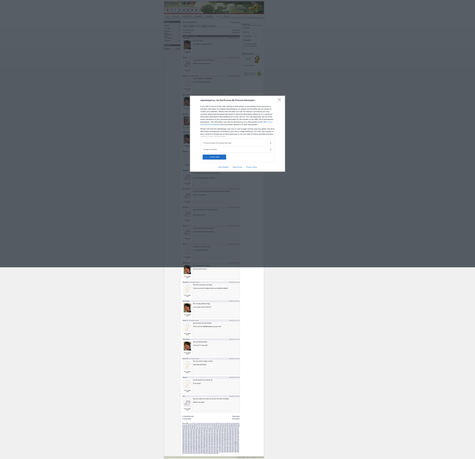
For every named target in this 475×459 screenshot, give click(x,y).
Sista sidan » (236, 418)
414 (209, 448)
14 (207, 423)
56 (227, 425)
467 (233, 451)
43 (203, 425)
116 (235, 428)
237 (207, 436)
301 (202, 441)
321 (196, 442)
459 (212, 451)
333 (227, 442)
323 (202, 442)
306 (215, 441)
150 (209, 431)
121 (191, 429)
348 (209, 444)
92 (237, 426)
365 (196, 445)
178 (225, 432)
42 (201, 425)
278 (199, 439)
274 (189, 439)
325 (207, 442)
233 (196, 436)
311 (227, 441)
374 (220, 445)
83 (220, 426)
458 (209, 451)
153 (217, 431)
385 (191, 447)
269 (233, 438)
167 (196, 432)
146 (199, 431)
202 (230, 433)
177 (222, 432)
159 (233, 431)
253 (191, 438)
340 (189, 444)
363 (191, 445)
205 (238, 433)
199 (222, 433)
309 (222, 441)
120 (188, 429)
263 (217, 438)
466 (230, 451)
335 (233, 442)
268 (230, 438)
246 (230, 436)
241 (217, 436)
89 (231, 426)
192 (204, 433)
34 (187, 425)
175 (217, 432)
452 (194, 451)
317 (186, 442)
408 (194, 448)
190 (199, 433)
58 (231, 425)
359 (238, 444)
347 (207, 444)
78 (211, 426)
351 (217, 444)
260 (209, 438)
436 (209, 450)
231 (191, 436)
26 (229, 423)
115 (233, 428)
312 (230, 441)
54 (224, 425)
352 (220, 444)
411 (202, 448)
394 (215, 447)
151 (212, 431)
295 (186, 441)
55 (225, 425)
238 (209, 436)
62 (238, 425)
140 (183, 431)
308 (220, 441)
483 (217, 453)
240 (215, 436)
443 (227, 450)
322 (199, 442)
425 (238, 448)
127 (206, 429)
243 (222, 436)
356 (230, 444)
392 (209, 447)
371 (212, 445)
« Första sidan (186, 418)
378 (230, 445)
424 (235, 448)
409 (196, 448)
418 (220, 448)
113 (228, 428)
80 (214, 426)
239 (212, 436)
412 (204, 448)
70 (196, 426)
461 (217, 451)
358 (235, 444)
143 (191, 431)
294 (183, 441)
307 (217, 441)
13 (205, 423)
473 (191, 453)
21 (220, 423)
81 (216, 426)
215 (207, 435)
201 (227, 433)
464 (225, 451)
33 (185, 425)
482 (215, 453)
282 (209, 439)
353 (222, 444)
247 (233, 436)
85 (224, 426)
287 (222, 439)
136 (230, 429)
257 (202, 438)
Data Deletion (223, 167)
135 (227, 429)
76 (207, 426)
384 (189, 447)
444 (230, 450)
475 (196, 453)
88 (229, 426)
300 (199, 441)
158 (230, 431)
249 (238, 436)
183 (238, 432)
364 (194, 445)
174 (215, 432)
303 (207, 441)
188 (194, 433)
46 (209, 425)
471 (186, 453)
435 (207, 450)
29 (235, 423)
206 (183, 435)
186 (189, 433)
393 (212, 447)
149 (207, 431)
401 (233, 447)
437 (212, 450)
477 (202, 453)
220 (220, 435)
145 (196, 431)
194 (209, 433)
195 (212, 433)
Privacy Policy (251, 167)
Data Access (237, 167)
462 (220, 451)
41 (200, 425)
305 (212, 441)
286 (220, 439)
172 (209, 432)
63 (183, 426)
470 (183, 453)
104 (205, 428)
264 (220, 438)
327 (212, 442)
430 (194, 450)
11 (201, 423)
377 (227, 445)
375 (222, 445)
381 (238, 445)
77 (209, 426)
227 (238, 435)
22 (222, 423)
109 (218, 428)
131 (217, 429)
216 (209, 435)
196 (215, 433)
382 (183, 447)
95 (185, 428)
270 (235, 438)
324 (204, 442)
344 (199, 444)
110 (220, 428)
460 (215, 451)
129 (212, 429)
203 (233, 433)
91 (235, 426)
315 (238, 441)
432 (199, 450)
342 (194, 444)
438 (215, 450)
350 (215, 444)
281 (207, 439)
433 (202, 450)
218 (214, 435)
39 (196, 425)
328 (215, 442)
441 (222, 450)
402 (235, 447)
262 (215, 438)
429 (191, 450)
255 (196, 438)
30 (237, 423)
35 (188, 425)
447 (238, 450)
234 (199, 436)
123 (196, 429)
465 (227, 451)
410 (199, 448)
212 (199, 435)
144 (194, 431)
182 (235, 432)
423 (233, 448)
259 (207, 438)
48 (213, 425)
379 (233, 445)
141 (186, 431)
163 (186, 432)
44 (205, 425)
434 (204, 450)
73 (201, 426)
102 (200, 428)
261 (212, 438)
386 (194, 447)
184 (183, 433)
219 (217, 435)
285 (217, 439)
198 (220, 433)
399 (227, 447)
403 (238, 447)
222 (225, 435)
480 (209, 453)
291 (233, 439)
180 (230, 432)
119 (186, 429)
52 (220, 425)
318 (189, 442)
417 (217, 448)
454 (199, 451)
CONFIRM (214, 157)
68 (192, 426)
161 (238, 431)
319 (191, 442)
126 (204, 429)
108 (215, 428)
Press (248, 457)
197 (217, 433)
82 (218, 426)
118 (183, 429)
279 (202, 439)
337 (238, 442)
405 (186, 448)
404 (183, 448)
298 (194, 441)
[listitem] (237, 143)
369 (207, 445)
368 (204, 445)
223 (227, 435)
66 (188, 426)
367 (202, 445)
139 (238, 429)
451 (191, 451)
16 (211, 423)
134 (225, 429)
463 (222, 451)
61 (237, 425)
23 (224, 423)
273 (186, 439)
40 (198, 425)
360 (183, 445)
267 (227, 438)
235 (202, 436)
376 (225, 445)
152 (215, 431)
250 (183, 438)
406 (189, 448)
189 (196, 433)
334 (230, 442)
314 (235, 441)
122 (193, 429)
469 (238, 451)
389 (202, 447)
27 (231, 423)
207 (186, 435)
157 (227, 431)
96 (187, 428)
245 (227, 436)
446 (235, 450)
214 (204, 435)
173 (212, 432)
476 (199, 453)
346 (204, 444)
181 (233, 432)
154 (220, 431)
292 (235, 439)
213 (201, 435)
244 (225, 436)
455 (202, 451)
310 (225, 441)
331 (222, 442)
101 (197, 428)
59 (233, 425)
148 (204, 431)
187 (191, 433)
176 (220, 432)
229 (186, 436)
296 (189, 441)
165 (191, 432)
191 (202, 433)
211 (196, 435)
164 (189, 432)
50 (216, 425)
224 (230, 435)
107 (213, 428)
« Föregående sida (188, 416)
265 (222, 438)
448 (183, 451)
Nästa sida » (236, 416)
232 (194, 436)
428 (189, 450)
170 (204, 432)
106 (210, 428)
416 (214, 448)
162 (183, 432)
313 (233, 441)
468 (235, 451)
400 (230, 447)
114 (230, 428)
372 (215, 445)
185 (186, 433)
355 (227, 444)
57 (229, 425)
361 (186, 445)
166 (194, 432)
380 (235, 445)
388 (199, 447)
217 (212, 435)
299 (196, 441)
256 (199, 438)
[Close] (280, 100)
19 (216, 423)
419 (222, 448)
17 (212, 423)
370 (209, 445)
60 (235, 425)
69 (194, 426)
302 (204, 441)
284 (215, 439)
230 (189, 436)
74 (203, 426)
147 (202, 431)
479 (207, 453)
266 (225, 438)
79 (213, 426)
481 (212, 453)
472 (189, 453)
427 (186, 450)
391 (207, 447)
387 (196, 447)
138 (235, 429)
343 (196, 444)
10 (200, 423)
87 (227, 426)
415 (212, 448)
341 (191, 444)
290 (230, 439)
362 (189, 445)
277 (196, 439)
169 (202, 432)
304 (209, 441)
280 (204, 439)
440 (220, 450)
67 (190, 426)
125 (201, 429)
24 (225, 423)
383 (186, 447)
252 (189, 438)
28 (233, 423)
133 (222, 429)
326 (209, 442)
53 (222, 425)
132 (219, 429)
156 (225, 431)
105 (207, 428)
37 (192, 425)
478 (204, 453)
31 (238, 423)
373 (217, 445)
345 (202, 444)
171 (207, 432)
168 (199, 432)
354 (225, 444)
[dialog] (237, 134)
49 (214, 425)
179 (227, 432)
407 (191, 448)
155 (222, 431)
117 (238, 428)
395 (217, 447)
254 (194, 438)
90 (233, 426)
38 (194, 425)
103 (202, 428)
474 (194, 453)
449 (186, 451)
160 (235, 431)
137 (232, 429)
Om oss (253, 457)
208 (189, 435)
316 (183, 442)
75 (205, 426)
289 (227, 439)
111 (223, 428)
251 (186, 438)
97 (188, 428)
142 (189, 431)
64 (185, 426)
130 (214, 429)
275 (191, 439)
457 (207, 451)
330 (220, 442)
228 (183, 436)
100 (194, 428)
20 (218, 423)
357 (233, 444)
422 (230, 448)
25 (227, 423)
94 (183, 428)
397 (222, 447)
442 (225, 450)
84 (222, 426)
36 (190, 425)
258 (204, 438)
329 (217, 442)
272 (183, 439)
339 (186, 444)
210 (194, 435)
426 (183, 450)
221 (222, 435)
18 (214, 423)
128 (209, 429)
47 (211, 425)
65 (187, 426)
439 (217, 450)
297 (191, 441)
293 (238, 439)
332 (225, 442)
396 (220, 447)
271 (238, 438)
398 (225, 447)
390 (204, 447)
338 (183, 444)
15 (209, 423)
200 (225, 433)
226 (235, 435)
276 (194, 439)
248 (235, 436)
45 (207, 425)
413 (207, 448)
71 (198, 426)
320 (194, 442)
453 (196, 451)
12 (203, 423)
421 (227, 448)
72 (200, 426)
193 (207, 433)
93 (238, 426)
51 (218, 425)
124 (199, 429)
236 (204, 436)
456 (204, 451)
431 (196, 450)
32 (183, 425)
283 (212, 439)
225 (233, 435)
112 (225, 428)
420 (225, 448)
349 (212, 444)
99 (192, 428)
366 (199, 445)
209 (191, 435)
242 (220, 436)
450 (189, 451)
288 (225, 439)
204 (235, 433)
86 (225, 426)
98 (190, 428)
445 (233, 450)
